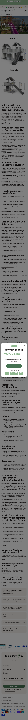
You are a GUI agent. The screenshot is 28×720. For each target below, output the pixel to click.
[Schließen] (24, 345)
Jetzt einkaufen (14, 366)
